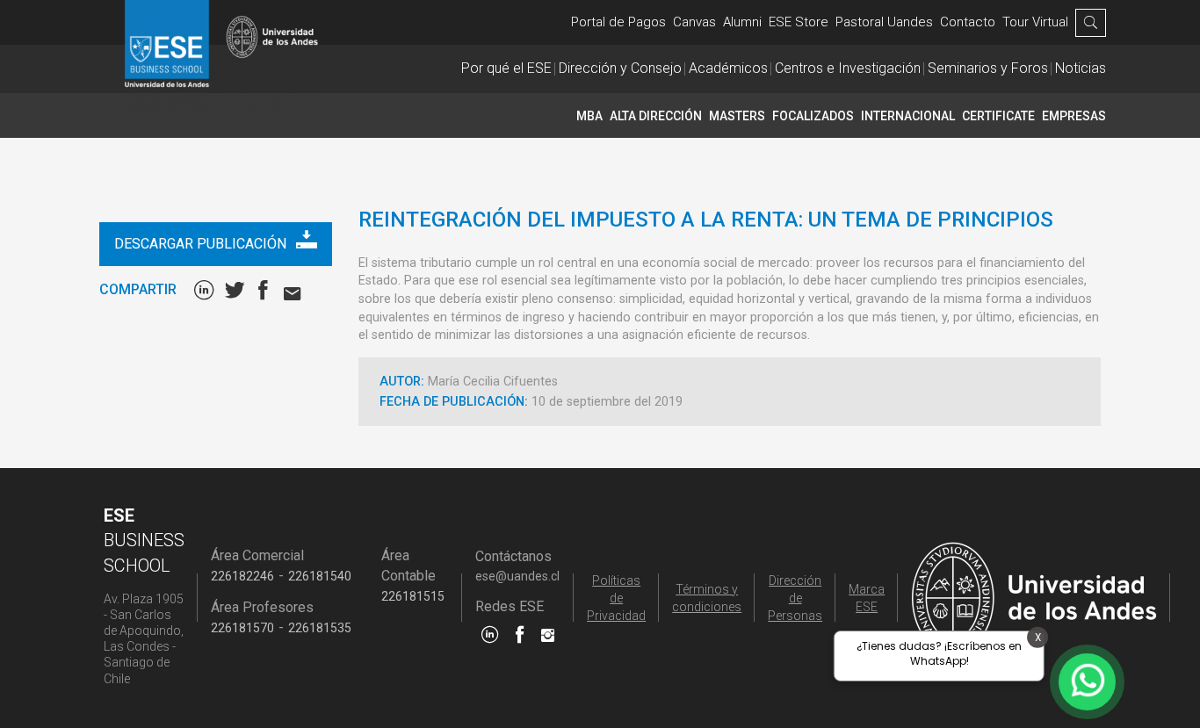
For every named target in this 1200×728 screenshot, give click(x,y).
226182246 (242, 576)
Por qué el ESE (506, 68)
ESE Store (798, 22)
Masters (737, 116)
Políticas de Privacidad (616, 598)
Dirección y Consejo (620, 68)
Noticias (1080, 68)
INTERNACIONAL (908, 116)
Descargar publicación (202, 243)
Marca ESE (867, 598)
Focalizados (813, 116)
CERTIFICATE (998, 116)
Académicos (728, 68)
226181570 (242, 628)
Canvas (694, 22)
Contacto (967, 22)
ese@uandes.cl (517, 576)
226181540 (319, 576)
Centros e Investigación (848, 68)
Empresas (1074, 116)
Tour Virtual (1035, 22)
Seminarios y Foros (988, 68)
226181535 (319, 628)
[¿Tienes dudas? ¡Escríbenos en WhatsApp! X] (1087, 681)
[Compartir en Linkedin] (207, 290)
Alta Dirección (656, 116)
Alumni (742, 22)
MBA (589, 116)
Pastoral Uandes (884, 22)
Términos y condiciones (706, 598)
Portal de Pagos (618, 22)
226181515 (413, 596)
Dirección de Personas (795, 598)
